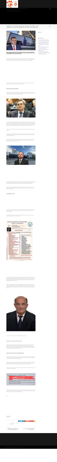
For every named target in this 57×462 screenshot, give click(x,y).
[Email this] (34, 421)
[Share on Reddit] (29, 421)
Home (7, 8)
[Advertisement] (28, 17)
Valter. (31, 60)
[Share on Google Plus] (26, 421)
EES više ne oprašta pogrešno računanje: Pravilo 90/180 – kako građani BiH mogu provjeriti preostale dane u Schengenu (43, 41)
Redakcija (11, 424)
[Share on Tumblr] (24, 421)
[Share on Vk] (31, 421)
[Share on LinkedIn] (22, 421)
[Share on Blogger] (27, 421)
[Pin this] (33, 421)
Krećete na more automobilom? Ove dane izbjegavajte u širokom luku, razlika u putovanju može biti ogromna (43, 52)
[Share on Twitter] (20, 421)
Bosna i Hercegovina (10, 8)
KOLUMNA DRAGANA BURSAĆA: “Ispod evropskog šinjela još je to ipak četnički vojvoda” (43, 44)
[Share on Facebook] (19, 421)
